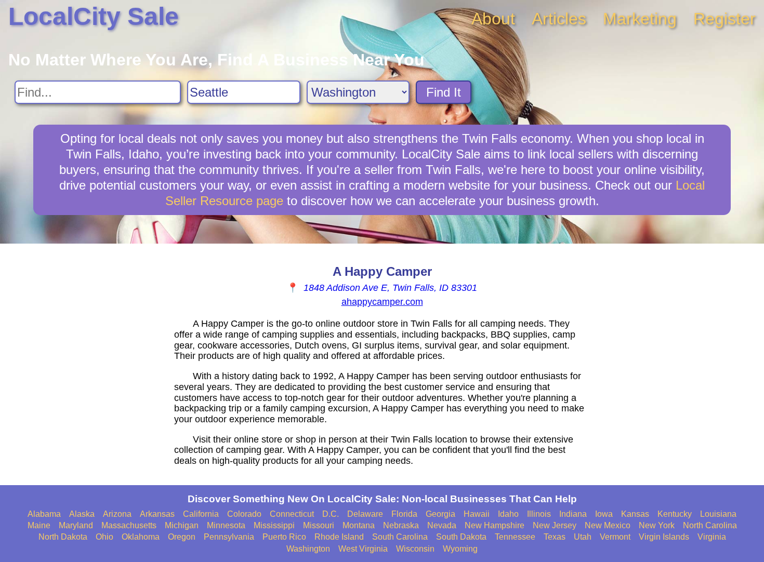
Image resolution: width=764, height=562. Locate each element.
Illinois (539, 514)
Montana (359, 525)
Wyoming (460, 548)
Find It (443, 92)
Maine (39, 525)
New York (657, 525)
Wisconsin (415, 548)
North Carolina (710, 525)
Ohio (104, 536)
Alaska (82, 514)
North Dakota (62, 536)
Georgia (440, 514)
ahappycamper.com (382, 302)
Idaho (508, 514)
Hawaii (477, 514)
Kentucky (674, 514)
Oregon (181, 536)
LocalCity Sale (93, 16)
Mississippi (274, 525)
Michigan (182, 525)
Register (724, 18)
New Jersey (554, 525)
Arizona (117, 514)
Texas (554, 536)
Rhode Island (339, 536)
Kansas (635, 514)
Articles (559, 18)
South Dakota (461, 536)
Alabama (44, 514)
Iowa (604, 514)
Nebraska (401, 525)
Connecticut (292, 514)
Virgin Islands (664, 536)
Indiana (573, 514)
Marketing (640, 18)
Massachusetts (128, 525)
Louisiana (718, 514)
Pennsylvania (229, 536)
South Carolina (400, 536)
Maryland (76, 525)
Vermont (615, 536)
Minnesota (226, 525)
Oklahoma (141, 536)
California (201, 514)
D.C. (330, 514)
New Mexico (607, 525)
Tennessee (515, 536)
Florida (404, 514)
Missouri (318, 525)
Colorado (244, 514)
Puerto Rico (284, 536)
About (493, 18)
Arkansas (157, 514)
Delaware (365, 514)
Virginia (711, 536)
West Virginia (363, 548)
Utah (582, 536)
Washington (308, 548)
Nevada (441, 525)
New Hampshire (494, 525)
